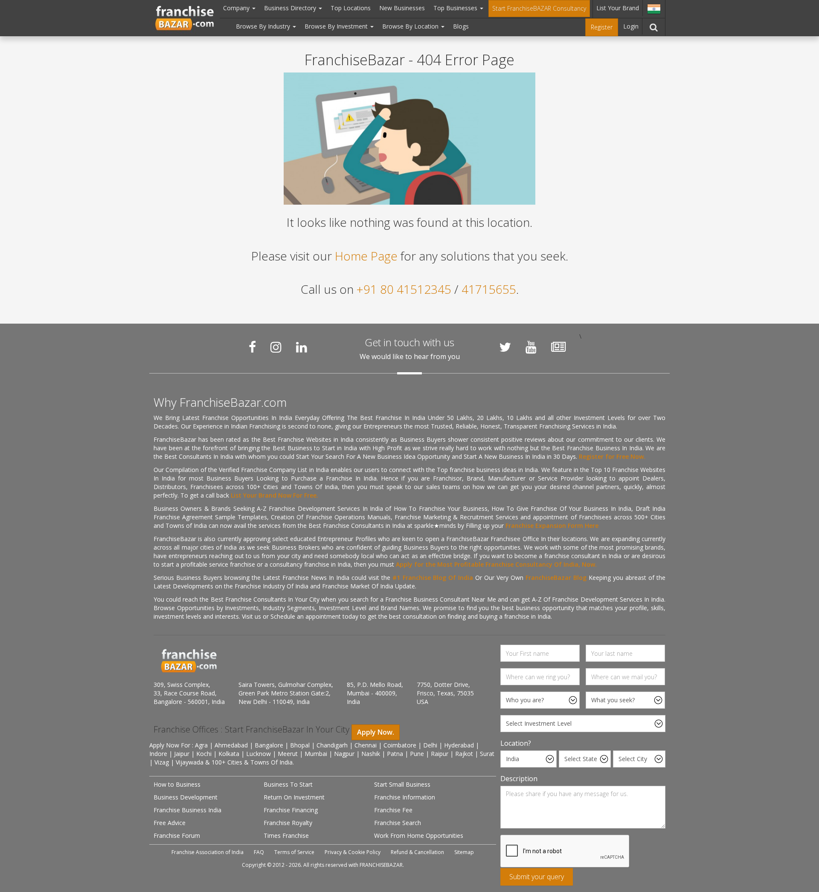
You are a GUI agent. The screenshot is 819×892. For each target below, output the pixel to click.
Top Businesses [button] (456, 8)
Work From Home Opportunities (418, 835)
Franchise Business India (187, 810)
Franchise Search (397, 823)
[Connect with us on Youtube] (531, 347)
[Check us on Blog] (558, 347)
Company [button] (237, 8)
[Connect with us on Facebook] (252, 347)
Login (631, 26)
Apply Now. (375, 732)
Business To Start (288, 784)
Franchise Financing (291, 810)
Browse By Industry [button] (264, 26)
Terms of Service (294, 852)
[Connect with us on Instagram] (276, 347)
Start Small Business (402, 784)
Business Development (186, 797)
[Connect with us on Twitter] (505, 347)
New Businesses (402, 8)
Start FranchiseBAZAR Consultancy (539, 8)
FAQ (259, 852)
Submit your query (536, 876)
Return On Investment (294, 797)
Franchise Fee (393, 810)
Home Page (366, 256)
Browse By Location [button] (411, 26)
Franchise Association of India (207, 852)
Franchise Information (404, 797)
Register (602, 27)
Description (518, 778)
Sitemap (464, 852)
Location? (515, 743)
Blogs (461, 26)
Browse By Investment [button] (337, 26)
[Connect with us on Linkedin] (301, 347)
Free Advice (170, 823)
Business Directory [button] (291, 8)
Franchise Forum (177, 835)
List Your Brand (617, 8)
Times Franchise (286, 835)
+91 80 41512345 (404, 289)
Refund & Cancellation (417, 852)
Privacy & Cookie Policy (352, 852)
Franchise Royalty (288, 823)
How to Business (177, 784)
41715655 (489, 289)
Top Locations (351, 8)
